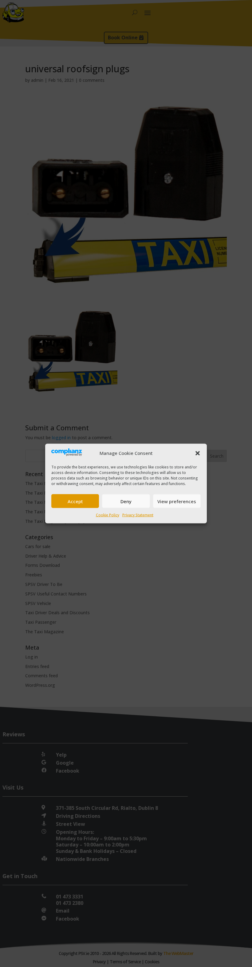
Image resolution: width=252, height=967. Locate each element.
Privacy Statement (137, 515)
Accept (75, 501)
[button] (198, 453)
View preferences (176, 501)
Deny (126, 501)
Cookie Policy (107, 515)
